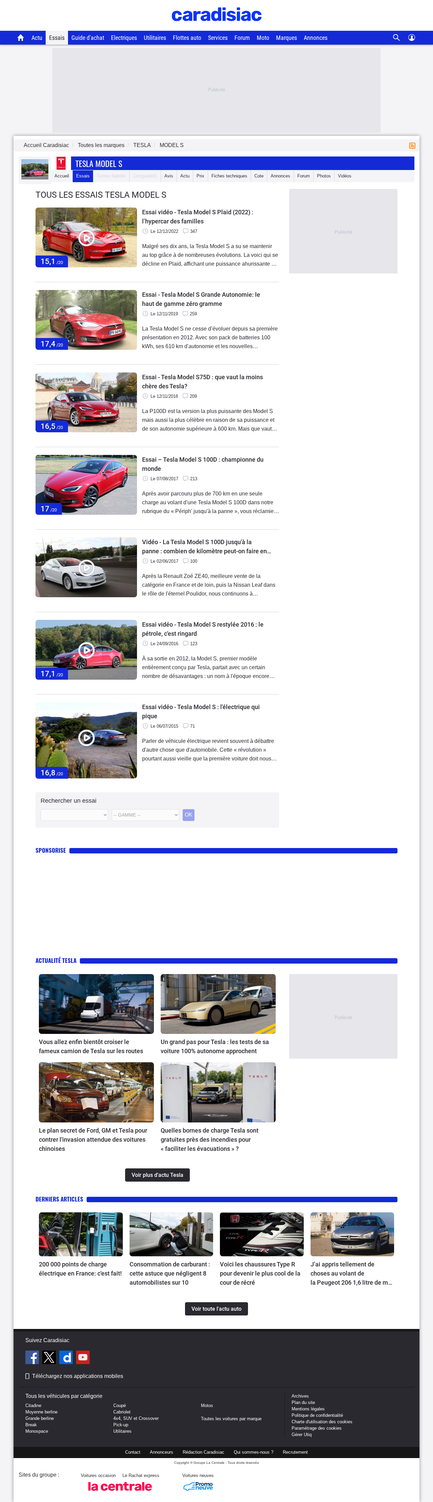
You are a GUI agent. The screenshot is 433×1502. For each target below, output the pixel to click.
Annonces (315, 37)
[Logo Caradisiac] (216, 27)
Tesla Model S (98, 163)
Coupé (119, 1405)
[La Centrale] (120, 1492)
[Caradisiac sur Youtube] (83, 1358)
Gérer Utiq (302, 1434)
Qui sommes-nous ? (253, 1452)
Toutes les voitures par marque (231, 1418)
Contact (132, 1452)
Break (31, 1424)
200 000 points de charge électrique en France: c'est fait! (80, 1269)
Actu (36, 37)
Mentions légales (308, 1408)
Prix (200, 175)
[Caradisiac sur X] (50, 1358)
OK (188, 815)
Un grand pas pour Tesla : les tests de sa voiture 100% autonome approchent (215, 1046)
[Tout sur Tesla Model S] (34, 177)
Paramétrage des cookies (317, 1428)
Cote (259, 175)
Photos (324, 175)
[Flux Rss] (413, 145)
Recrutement (295, 1452)
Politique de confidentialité (317, 1415)
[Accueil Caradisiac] (21, 37)
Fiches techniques (229, 175)
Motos (207, 1405)
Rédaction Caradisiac (203, 1452)
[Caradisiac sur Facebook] (33, 1358)
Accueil (61, 175)
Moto (263, 37)
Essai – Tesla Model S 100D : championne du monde (203, 464)
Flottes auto (187, 37)
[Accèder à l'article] (96, 1004)
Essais (57, 37)
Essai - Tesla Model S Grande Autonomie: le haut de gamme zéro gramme (201, 299)
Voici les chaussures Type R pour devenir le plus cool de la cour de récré (260, 1273)
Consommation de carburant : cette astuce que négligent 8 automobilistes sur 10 (170, 1273)
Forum (242, 37)
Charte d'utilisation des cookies (322, 1421)
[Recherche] (396, 38)
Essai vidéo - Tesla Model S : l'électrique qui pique (201, 711)
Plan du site (303, 1402)
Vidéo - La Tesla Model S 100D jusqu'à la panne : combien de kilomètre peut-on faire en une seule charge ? (204, 547)
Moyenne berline (41, 1411)
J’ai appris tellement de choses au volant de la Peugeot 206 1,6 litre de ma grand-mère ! (351, 1274)
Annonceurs (161, 1452)
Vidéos (344, 175)
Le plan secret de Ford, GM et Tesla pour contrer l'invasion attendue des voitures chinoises (93, 1139)
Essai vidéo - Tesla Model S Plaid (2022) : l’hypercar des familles (197, 217)
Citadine (33, 1405)
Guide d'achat (87, 37)
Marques (286, 37)
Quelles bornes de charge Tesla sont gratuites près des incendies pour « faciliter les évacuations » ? (209, 1139)
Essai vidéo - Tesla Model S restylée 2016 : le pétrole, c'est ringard (203, 629)
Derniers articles (59, 1199)
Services (218, 37)
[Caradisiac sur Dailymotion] (66, 1358)
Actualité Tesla (56, 960)
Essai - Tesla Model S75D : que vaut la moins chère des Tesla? (202, 381)
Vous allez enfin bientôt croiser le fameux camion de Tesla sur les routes (91, 1046)
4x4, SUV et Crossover (136, 1418)
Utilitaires (155, 37)
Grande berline (39, 1418)
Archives (300, 1396)
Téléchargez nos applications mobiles (77, 1376)
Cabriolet (122, 1411)
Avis (168, 175)
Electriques (124, 37)
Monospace (36, 1431)
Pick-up (120, 1424)
